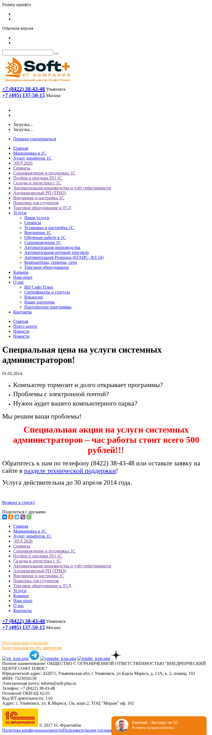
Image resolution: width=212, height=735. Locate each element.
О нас (18, 282)
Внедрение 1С (37, 232)
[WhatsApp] (28, 516)
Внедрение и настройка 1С (38, 197)
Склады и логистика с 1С (37, 183)
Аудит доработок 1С (32, 158)
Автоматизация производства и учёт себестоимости (62, 188)
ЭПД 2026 (23, 163)
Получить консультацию (25, 642)
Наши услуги (36, 217)
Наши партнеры (39, 302)
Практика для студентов (36, 202)
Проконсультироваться (34, 138)
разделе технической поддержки (70, 470)
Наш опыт (23, 277)
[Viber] (22, 516)
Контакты (22, 312)
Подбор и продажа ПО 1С (37, 178)
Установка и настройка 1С (49, 227)
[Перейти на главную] (37, 83)
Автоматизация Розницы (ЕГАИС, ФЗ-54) (64, 257)
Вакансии (33, 297)
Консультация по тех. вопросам (31, 647)
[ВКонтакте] (4, 516)
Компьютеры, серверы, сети (50, 262)
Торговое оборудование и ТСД (42, 207)
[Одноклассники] (10, 516)
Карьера (20, 272)
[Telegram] (16, 516)
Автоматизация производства (52, 247)
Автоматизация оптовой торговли (56, 252)
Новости (21, 331)
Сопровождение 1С (42, 242)
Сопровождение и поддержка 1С (44, 173)
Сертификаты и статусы (47, 292)
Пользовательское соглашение (91, 730)
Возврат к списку (18, 502)
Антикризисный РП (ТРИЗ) (39, 193)
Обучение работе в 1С (45, 237)
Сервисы (21, 168)
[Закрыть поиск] (56, 54)
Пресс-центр (25, 326)
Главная (20, 148)
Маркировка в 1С (29, 153)
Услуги (19, 212)
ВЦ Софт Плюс (39, 287)
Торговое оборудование (46, 267)
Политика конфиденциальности (32, 730)
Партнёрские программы (47, 307)
